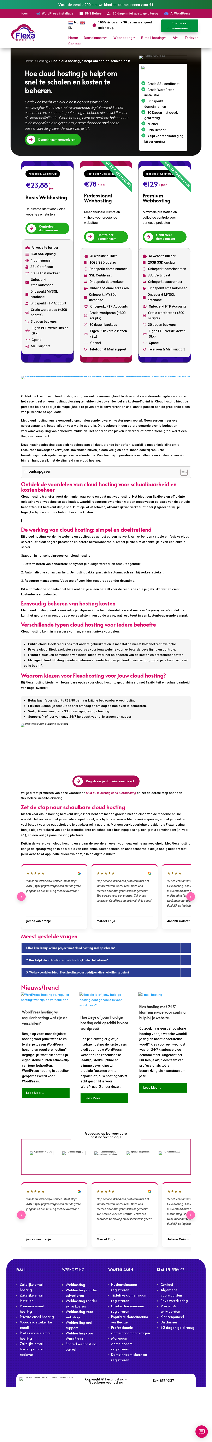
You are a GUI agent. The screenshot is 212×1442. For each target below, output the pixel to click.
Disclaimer (169, 1322)
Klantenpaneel (172, 1316)
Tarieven (191, 38)
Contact (74, 44)
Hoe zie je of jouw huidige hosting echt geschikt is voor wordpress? (104, 1022)
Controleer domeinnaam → (179, 25)
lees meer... (35, 1093)
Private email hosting (37, 1316)
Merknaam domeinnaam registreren (121, 1343)
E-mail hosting (152, 38)
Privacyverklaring (174, 1300)
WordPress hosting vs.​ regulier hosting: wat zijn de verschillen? (44, 1017)
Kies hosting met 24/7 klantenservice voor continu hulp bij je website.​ (162, 1012)
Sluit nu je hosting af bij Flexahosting (111, 793)
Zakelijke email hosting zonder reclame (32, 1349)
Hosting (42, 61)
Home (73, 38)
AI (174, 38)
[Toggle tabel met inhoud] (182, 472)
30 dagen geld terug (177, 1327)
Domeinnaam (94, 38)
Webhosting (122, 38)
